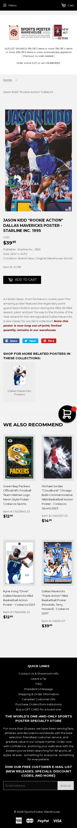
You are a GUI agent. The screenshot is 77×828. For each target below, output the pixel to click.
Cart (70, 5)
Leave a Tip (38, 678)
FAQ (39, 683)
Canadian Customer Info (38, 699)
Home (7, 79)
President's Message (38, 689)
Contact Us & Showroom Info (39, 673)
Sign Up (65, 785)
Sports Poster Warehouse (42, 811)
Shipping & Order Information (38, 694)
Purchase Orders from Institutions (38, 704)
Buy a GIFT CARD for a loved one (38, 709)
